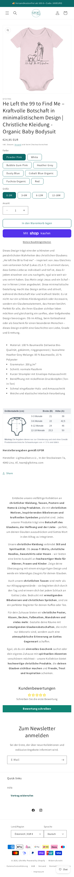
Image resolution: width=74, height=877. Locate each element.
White (34, 157)
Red (37, 181)
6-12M (39, 195)
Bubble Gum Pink (17, 165)
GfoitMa (22, 860)
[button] (7, 13)
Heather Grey (45, 165)
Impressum (38, 871)
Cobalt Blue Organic (41, 173)
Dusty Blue (13, 173)
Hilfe (10, 787)
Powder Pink (14, 157)
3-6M (24, 195)
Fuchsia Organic (16, 181)
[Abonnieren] (63, 760)
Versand (18, 144)
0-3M (9, 195)
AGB (33, 866)
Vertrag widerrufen (22, 795)
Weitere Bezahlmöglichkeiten (37, 242)
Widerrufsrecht (55, 860)
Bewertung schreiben (37, 709)
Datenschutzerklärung (17, 866)
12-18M (56, 195)
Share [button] (9, 473)
